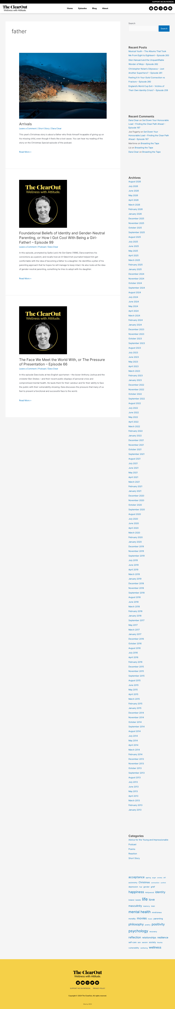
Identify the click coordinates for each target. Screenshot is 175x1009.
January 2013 (135, 809)
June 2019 (133, 565)
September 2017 (137, 620)
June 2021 (133, 468)
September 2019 (137, 555)
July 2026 (133, 186)
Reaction (133, 853)
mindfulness (157, 912)
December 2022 (136, 385)
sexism (145, 942)
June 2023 (134, 357)
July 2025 (133, 241)
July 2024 (133, 297)
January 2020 (135, 541)
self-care (132, 942)
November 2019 (136, 551)
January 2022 (135, 435)
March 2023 (134, 371)
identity (160, 892)
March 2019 (134, 574)
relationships (149, 937)
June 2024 (134, 301)
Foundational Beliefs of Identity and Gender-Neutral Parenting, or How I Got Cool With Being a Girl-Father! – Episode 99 (62, 237)
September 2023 (137, 343)
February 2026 (136, 209)
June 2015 (133, 685)
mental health (140, 912)
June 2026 (134, 190)
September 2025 (137, 232)
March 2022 (134, 426)
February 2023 (136, 375)
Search (132, 23)
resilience (162, 937)
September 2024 (137, 287)
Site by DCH (87, 1004)
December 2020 (136, 495)
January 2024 (135, 324)
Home (70, 8)
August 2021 (135, 458)
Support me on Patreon (163, 2)
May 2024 (133, 306)
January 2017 (135, 634)
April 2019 (133, 569)
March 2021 (134, 482)
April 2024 (134, 311)
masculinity (135, 905)
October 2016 (135, 643)
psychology (138, 931)
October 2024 (135, 283)
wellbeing (144, 948)
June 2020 (134, 523)
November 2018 (136, 588)
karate (138, 900)
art (165, 878)
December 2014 (136, 712)
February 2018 (135, 611)
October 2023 (135, 338)
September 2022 (137, 398)
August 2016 (135, 648)
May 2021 (133, 472)
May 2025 (133, 251)
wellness (155, 947)
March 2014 (134, 749)
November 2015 (136, 671)
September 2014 (137, 726)
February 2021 (135, 486)
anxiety (159, 878)
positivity (158, 924)
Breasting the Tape (150, 143)
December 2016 (136, 639)
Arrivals (25, 124)
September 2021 (137, 454)
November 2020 (136, 500)
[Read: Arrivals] (63, 85)
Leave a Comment (28, 128)
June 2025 (134, 246)
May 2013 (133, 791)
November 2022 (136, 389)
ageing (148, 878)
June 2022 (134, 412)
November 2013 (136, 763)
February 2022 (136, 431)
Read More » (25, 151)
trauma (159, 942)
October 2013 (135, 768)
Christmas (144, 882)
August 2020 (135, 514)
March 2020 (134, 532)
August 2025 (135, 237)
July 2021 (133, 463)
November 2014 (136, 717)
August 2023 (135, 348)
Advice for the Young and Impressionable (148, 839)
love (152, 899)
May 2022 (133, 417)
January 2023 (135, 380)
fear (140, 887)
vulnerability (134, 948)
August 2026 (135, 181)
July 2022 (133, 408)
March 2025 (134, 260)
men (153, 906)
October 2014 (135, 722)
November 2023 (136, 334)
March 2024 (134, 315)
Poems (132, 849)
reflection (135, 937)
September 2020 (137, 509)
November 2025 (136, 223)
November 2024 (136, 278)
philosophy (136, 924)
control (163, 883)
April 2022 (133, 421)
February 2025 (136, 264)
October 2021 (135, 449)
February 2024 (136, 320)
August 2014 (135, 731)
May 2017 (133, 625)
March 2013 (134, 800)
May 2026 (133, 195)
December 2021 (136, 440)
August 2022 (135, 403)
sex (139, 942)
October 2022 (135, 394)
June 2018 (133, 602)
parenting (158, 918)
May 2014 (133, 740)
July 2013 (133, 782)
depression (133, 887)
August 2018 (135, 597)
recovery (153, 931)
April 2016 (133, 657)
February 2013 (135, 805)
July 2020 (133, 519)
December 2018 (136, 583)
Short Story (43, 128)
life (145, 899)
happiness (136, 892)
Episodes (82, 8)
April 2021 (133, 477)
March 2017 (134, 629)
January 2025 (135, 269)
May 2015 (133, 689)
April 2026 (133, 200)
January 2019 (135, 578)
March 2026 (134, 204)
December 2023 (136, 329)
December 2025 (136, 218)
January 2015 (135, 708)
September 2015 (137, 675)
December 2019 (136, 546)
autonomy (133, 882)
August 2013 (135, 777)
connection (155, 883)
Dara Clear (134, 120)
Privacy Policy (99, 988)
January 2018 (135, 615)
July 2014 (133, 736)
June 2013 (134, 786)
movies (142, 918)
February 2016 (135, 662)
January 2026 (135, 214)
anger (154, 878)
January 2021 (135, 491)
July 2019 (133, 560)
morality (132, 918)
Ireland (131, 900)
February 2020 (136, 537)
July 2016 (133, 652)
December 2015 (136, 666)
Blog (94, 8)
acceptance (137, 877)
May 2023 (133, 361)
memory (146, 906)
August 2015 (135, 680)
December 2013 (136, 759)
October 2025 (135, 227)
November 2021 (136, 445)
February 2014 (135, 754)
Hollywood (149, 892)
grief (153, 887)
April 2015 (133, 694)
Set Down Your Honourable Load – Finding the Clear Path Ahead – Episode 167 (149, 124)
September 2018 (137, 592)
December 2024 (136, 274)
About (105, 8)
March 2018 (134, 606)
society (152, 942)
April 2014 (133, 745)
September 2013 (137, 773)
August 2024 (135, 292)
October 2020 (135, 505)
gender (146, 887)
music (150, 919)
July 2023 (133, 352)
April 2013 (133, 796)
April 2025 (133, 255)
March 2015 (134, 699)
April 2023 (134, 366)
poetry (147, 925)
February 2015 (135, 703)
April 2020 (133, 528)
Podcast (42, 247)
